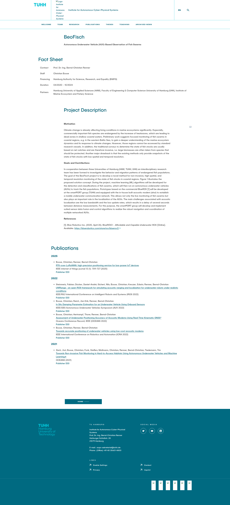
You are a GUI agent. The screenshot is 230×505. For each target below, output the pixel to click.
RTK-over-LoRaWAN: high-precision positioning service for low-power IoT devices (97, 265)
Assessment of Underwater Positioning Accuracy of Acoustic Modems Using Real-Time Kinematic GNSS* (108, 317)
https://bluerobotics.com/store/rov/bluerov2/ (96, 228)
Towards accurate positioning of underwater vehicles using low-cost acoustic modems (100, 331)
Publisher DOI (62, 272)
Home (80, 401)
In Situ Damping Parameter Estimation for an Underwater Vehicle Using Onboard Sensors (100, 304)
